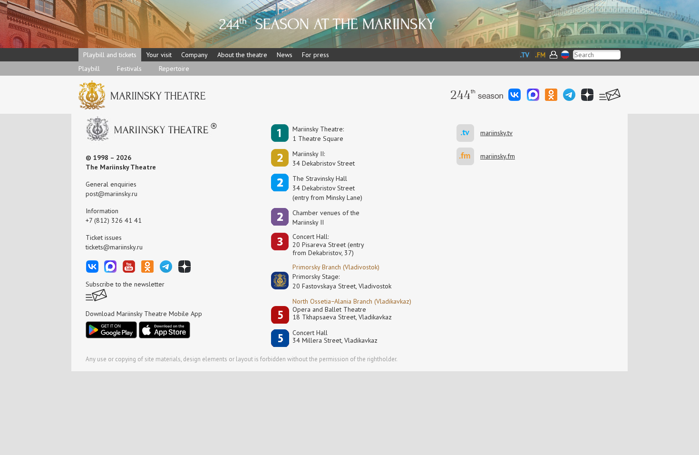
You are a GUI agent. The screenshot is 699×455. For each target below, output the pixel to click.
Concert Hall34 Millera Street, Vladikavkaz (335, 336)
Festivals (129, 68)
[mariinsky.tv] (468, 133)
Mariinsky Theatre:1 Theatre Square (318, 134)
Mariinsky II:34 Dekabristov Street (323, 158)
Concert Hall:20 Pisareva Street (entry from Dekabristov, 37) (328, 245)
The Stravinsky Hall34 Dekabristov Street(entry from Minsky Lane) (327, 188)
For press (315, 54)
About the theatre (242, 54)
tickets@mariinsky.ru (114, 247)
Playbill (89, 68)
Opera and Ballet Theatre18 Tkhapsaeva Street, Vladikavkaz (342, 313)
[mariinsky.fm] (468, 156)
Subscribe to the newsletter (125, 284)
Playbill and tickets (109, 54)
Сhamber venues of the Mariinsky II (325, 217)
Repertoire (174, 68)
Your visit (159, 54)
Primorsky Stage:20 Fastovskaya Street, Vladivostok (335, 281)
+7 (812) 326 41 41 (114, 220)
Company (194, 54)
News (284, 54)
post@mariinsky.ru (111, 193)
